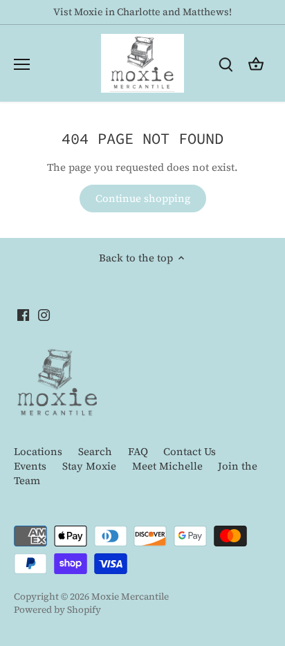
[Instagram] (159, 444)
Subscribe (214, 401)
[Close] (263, 180)
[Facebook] (139, 444)
